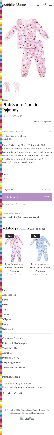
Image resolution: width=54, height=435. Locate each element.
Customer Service (12, 338)
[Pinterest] (20, 393)
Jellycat (6, 319)
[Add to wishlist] (50, 131)
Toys (5, 309)
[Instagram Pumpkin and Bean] (15, 393)
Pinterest (27, 217)
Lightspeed (15, 413)
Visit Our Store (11, 347)
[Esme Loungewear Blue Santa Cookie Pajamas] (40, 248)
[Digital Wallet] (30, 419)
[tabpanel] (27, 47)
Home (5, 100)
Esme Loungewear (43, 121)
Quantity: (10, 189)
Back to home (37, 228)
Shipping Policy (11, 362)
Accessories (9, 294)
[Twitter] (9, 393)
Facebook (7, 217)
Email (36, 217)
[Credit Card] (21, 419)
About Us (7, 352)
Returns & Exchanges (14, 343)
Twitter (17, 217)
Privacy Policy (10, 357)
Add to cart (11, 197)
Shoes (5, 314)
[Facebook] (3, 393)
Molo (5, 324)
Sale (4, 289)
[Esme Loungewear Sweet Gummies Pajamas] (14, 248)
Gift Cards (8, 328)
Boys (5, 299)
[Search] (45, 4)
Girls (5, 304)
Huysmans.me (37, 413)
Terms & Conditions (13, 367)
